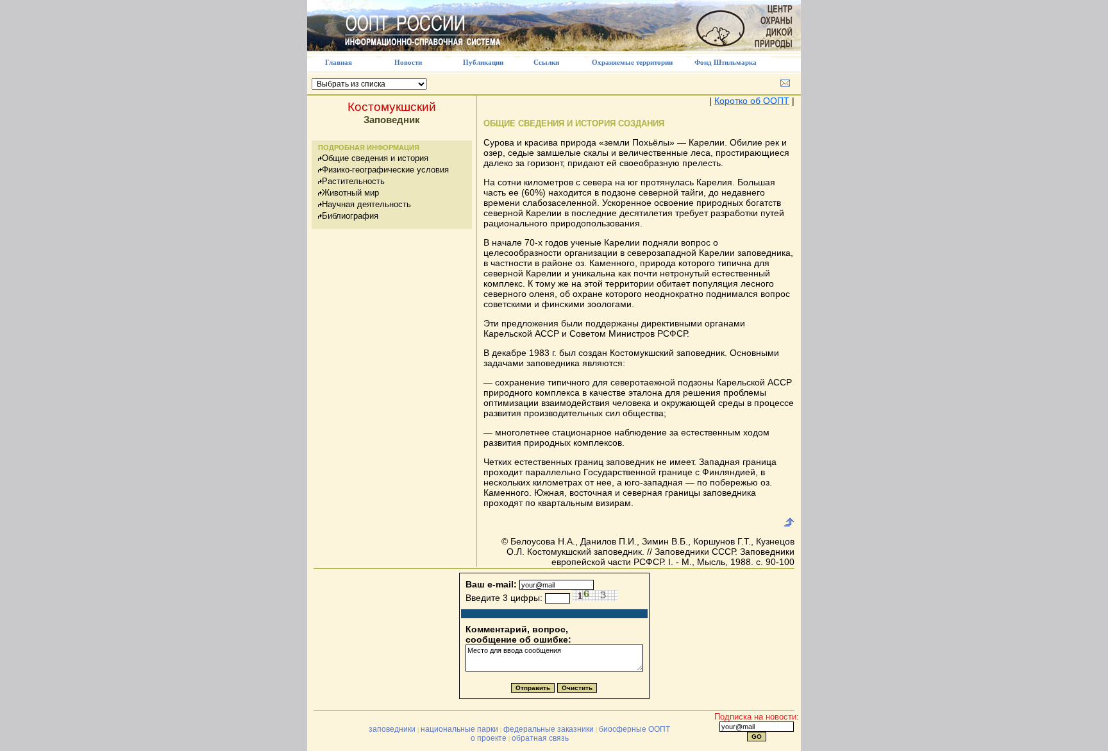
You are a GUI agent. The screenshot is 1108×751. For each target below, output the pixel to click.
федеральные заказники (548, 729)
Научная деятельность (366, 204)
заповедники (392, 729)
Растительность (353, 181)
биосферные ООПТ (634, 729)
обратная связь (540, 738)
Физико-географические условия (385, 169)
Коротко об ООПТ (751, 101)
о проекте (489, 738)
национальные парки (459, 729)
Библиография (350, 216)
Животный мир (350, 193)
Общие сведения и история (375, 158)
